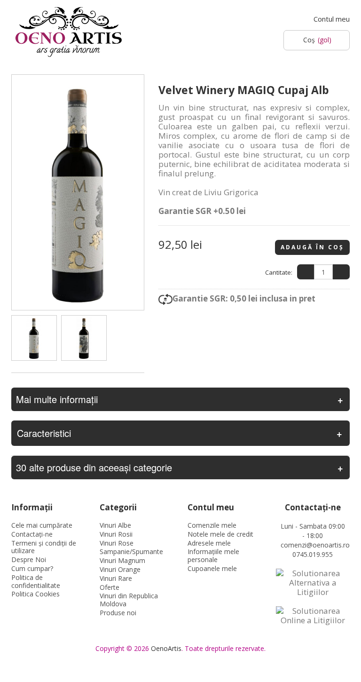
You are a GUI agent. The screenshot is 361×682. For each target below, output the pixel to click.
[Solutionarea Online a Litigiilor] (313, 615)
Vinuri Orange (120, 569)
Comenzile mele (212, 525)
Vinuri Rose (116, 543)
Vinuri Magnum (122, 560)
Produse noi (118, 612)
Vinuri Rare (116, 578)
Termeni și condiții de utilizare (43, 547)
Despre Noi (28, 559)
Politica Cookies (35, 593)
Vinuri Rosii (116, 534)
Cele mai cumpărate (41, 525)
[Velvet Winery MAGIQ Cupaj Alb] (34, 338)
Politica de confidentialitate (35, 581)
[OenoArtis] (68, 32)
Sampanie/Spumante (131, 551)
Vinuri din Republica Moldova (129, 599)
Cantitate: (278, 272)
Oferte (109, 587)
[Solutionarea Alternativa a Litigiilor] (313, 583)
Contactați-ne (32, 534)
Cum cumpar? (32, 568)
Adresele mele (209, 543)
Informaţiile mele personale (213, 555)
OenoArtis (166, 648)
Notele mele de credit (220, 534)
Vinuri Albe (115, 525)
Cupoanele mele (212, 568)
